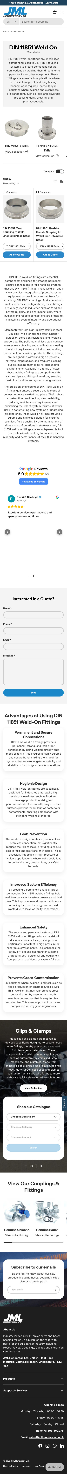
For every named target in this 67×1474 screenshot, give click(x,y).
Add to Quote (16, 254)
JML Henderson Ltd (20, 1461)
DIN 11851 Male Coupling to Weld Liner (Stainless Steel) (17, 231)
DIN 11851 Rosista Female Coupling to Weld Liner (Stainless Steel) (49, 234)
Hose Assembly (41, 1466)
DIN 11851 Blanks (17, 146)
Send (33, 692)
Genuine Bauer (47, 1230)
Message (8, 655)
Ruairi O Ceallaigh (27, 497)
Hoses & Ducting (10, 1466)
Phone (6, 624)
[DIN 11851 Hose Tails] (47, 128)
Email (6, 639)
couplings (46, 1277)
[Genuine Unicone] (16, 1211)
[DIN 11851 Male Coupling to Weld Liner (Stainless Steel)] (17, 209)
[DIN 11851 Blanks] (16, 128)
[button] (33, 481)
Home (5, 32)
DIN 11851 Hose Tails (47, 148)
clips (56, 1277)
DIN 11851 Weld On (17, 32)
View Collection (33, 1088)
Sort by (7, 178)
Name (6, 608)
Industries (26, 1466)
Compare (49, 171)
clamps (24, 1281)
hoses (34, 1277)
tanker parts (39, 1281)
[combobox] (33, 21)
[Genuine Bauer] (47, 1211)
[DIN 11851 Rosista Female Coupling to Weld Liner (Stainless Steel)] (50, 209)
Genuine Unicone (16, 1230)
